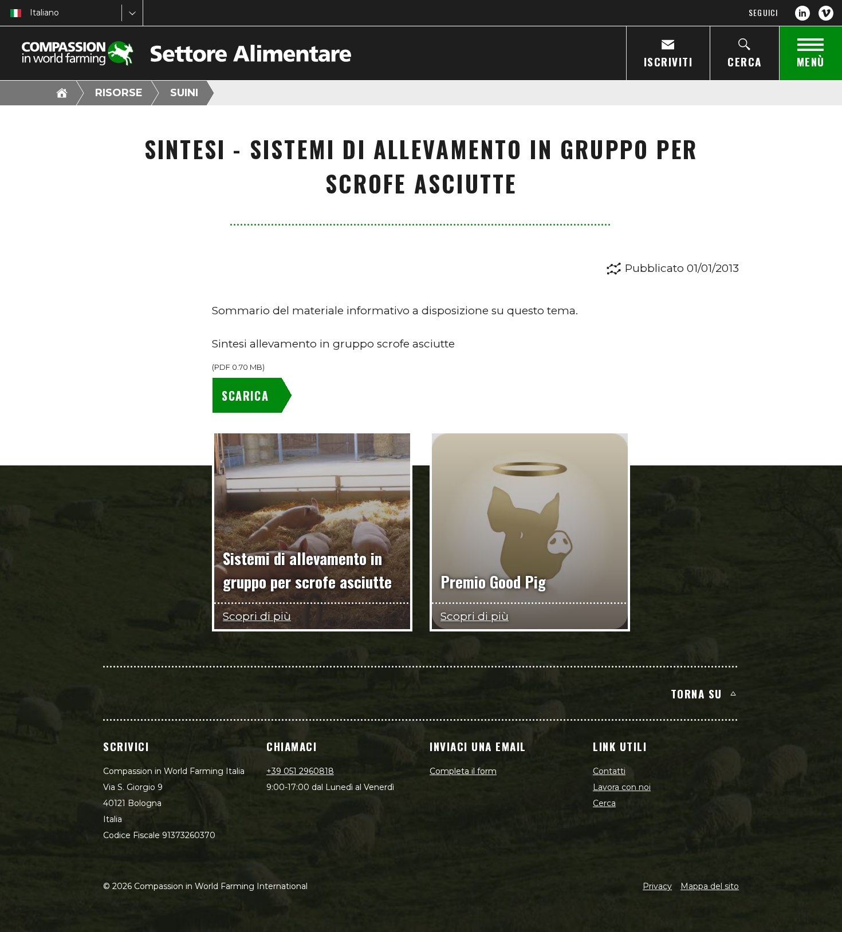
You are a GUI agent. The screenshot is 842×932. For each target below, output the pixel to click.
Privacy (657, 886)
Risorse (119, 92)
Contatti (609, 771)
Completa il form (463, 771)
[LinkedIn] (802, 13)
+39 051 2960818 (300, 771)
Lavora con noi (622, 787)
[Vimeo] (826, 13)
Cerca (604, 803)
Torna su (696, 693)
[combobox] (31, 13)
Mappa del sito (709, 886)
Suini (184, 92)
